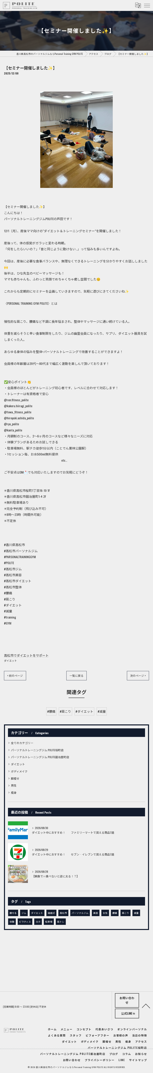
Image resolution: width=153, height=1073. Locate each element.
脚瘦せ (15, 778)
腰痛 (114, 912)
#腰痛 (51, 711)
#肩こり (65, 711)
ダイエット (10, 660)
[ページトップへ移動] (146, 1006)
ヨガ (38, 921)
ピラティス (25, 921)
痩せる (13, 912)
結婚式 (51, 912)
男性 (14, 785)
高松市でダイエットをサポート (26, 655)
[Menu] (146, 5)
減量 (136, 912)
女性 (105, 912)
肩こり (125, 912)
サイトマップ (138, 1060)
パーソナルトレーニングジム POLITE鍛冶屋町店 (40, 757)
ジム (24, 912)
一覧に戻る (76, 676)
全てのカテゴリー (22, 743)
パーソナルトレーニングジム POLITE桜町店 (37, 750)
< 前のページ (15, 676)
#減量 (102, 711)
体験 (12, 921)
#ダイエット (84, 711)
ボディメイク (19, 771)
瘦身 (14, 792)
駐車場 (48, 921)
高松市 (63, 912)
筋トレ (60, 921)
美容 (95, 912)
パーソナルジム (80, 912)
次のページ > (138, 676)
